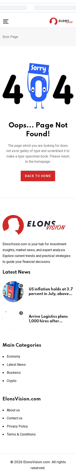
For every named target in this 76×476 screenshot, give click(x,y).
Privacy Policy (17, 426)
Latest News (16, 365)
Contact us (14, 418)
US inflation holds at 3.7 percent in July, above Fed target (51, 294)
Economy (13, 356)
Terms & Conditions (21, 434)
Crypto (11, 381)
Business (14, 373)
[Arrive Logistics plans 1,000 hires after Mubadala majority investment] (13, 318)
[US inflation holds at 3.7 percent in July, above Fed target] (13, 291)
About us (13, 410)
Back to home (38, 176)
